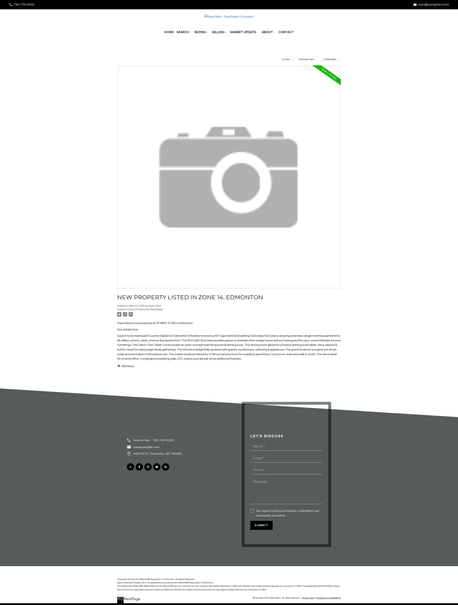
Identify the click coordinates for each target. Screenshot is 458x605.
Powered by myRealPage (329, 597)
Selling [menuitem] (218, 32)
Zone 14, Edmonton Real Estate (145, 309)
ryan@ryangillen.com (433, 4)
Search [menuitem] (183, 32)
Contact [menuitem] (286, 32)
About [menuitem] (267, 32)
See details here (127, 329)
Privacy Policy (308, 597)
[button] (22, 4)
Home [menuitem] (169, 32)
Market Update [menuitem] (243, 32)
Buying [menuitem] (200, 32)
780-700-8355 (24, 4)
